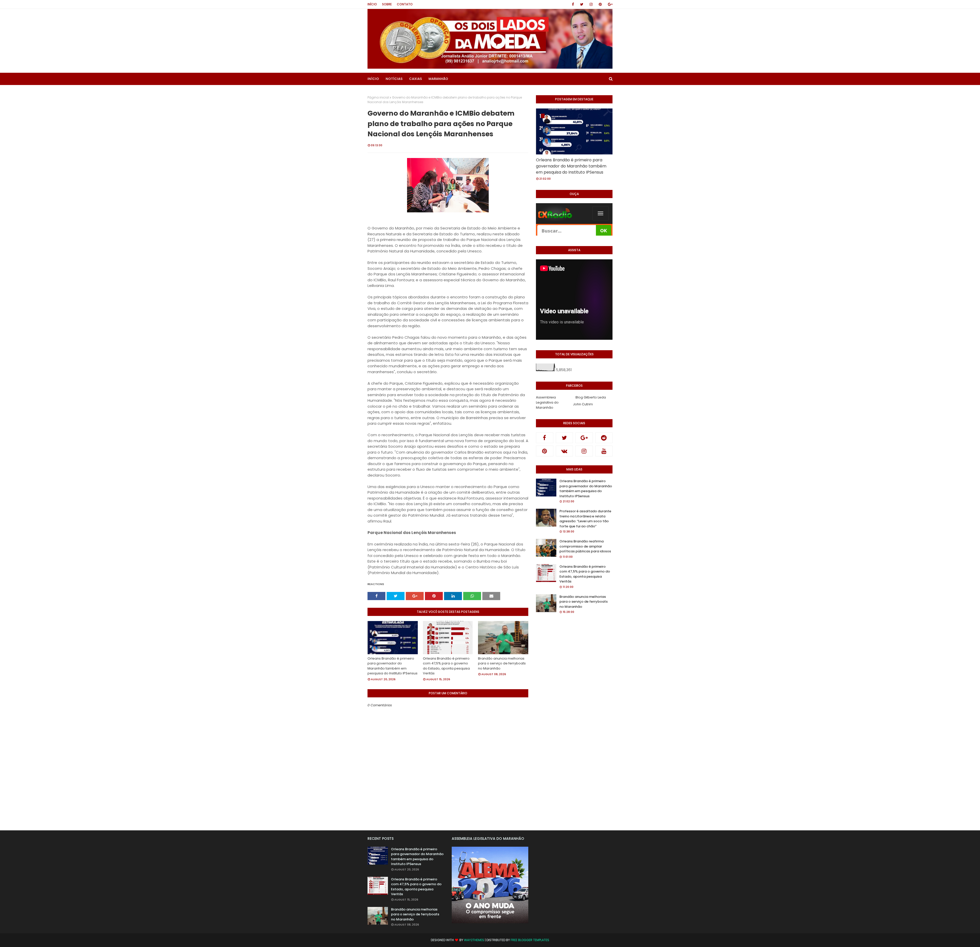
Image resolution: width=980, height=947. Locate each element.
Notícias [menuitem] (394, 78)
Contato (405, 4)
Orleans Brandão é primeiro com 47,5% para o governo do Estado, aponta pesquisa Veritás (446, 666)
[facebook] (573, 4)
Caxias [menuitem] (415, 78)
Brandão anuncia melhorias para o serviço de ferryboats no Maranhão (502, 663)
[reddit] (604, 437)
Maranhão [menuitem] (438, 78)
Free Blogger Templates (530, 940)
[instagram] (591, 4)
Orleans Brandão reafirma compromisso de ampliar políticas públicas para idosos (585, 546)
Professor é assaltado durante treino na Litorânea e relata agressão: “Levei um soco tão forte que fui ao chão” (585, 519)
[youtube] (604, 451)
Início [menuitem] (373, 78)
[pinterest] (600, 4)
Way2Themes (474, 940)
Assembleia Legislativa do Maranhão (547, 402)
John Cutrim (583, 404)
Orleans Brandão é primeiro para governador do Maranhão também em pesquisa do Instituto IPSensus (393, 666)
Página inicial (378, 97)
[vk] (564, 451)
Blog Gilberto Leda (590, 397)
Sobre (387, 4)
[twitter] (581, 4)
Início (372, 4)
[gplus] (609, 4)
